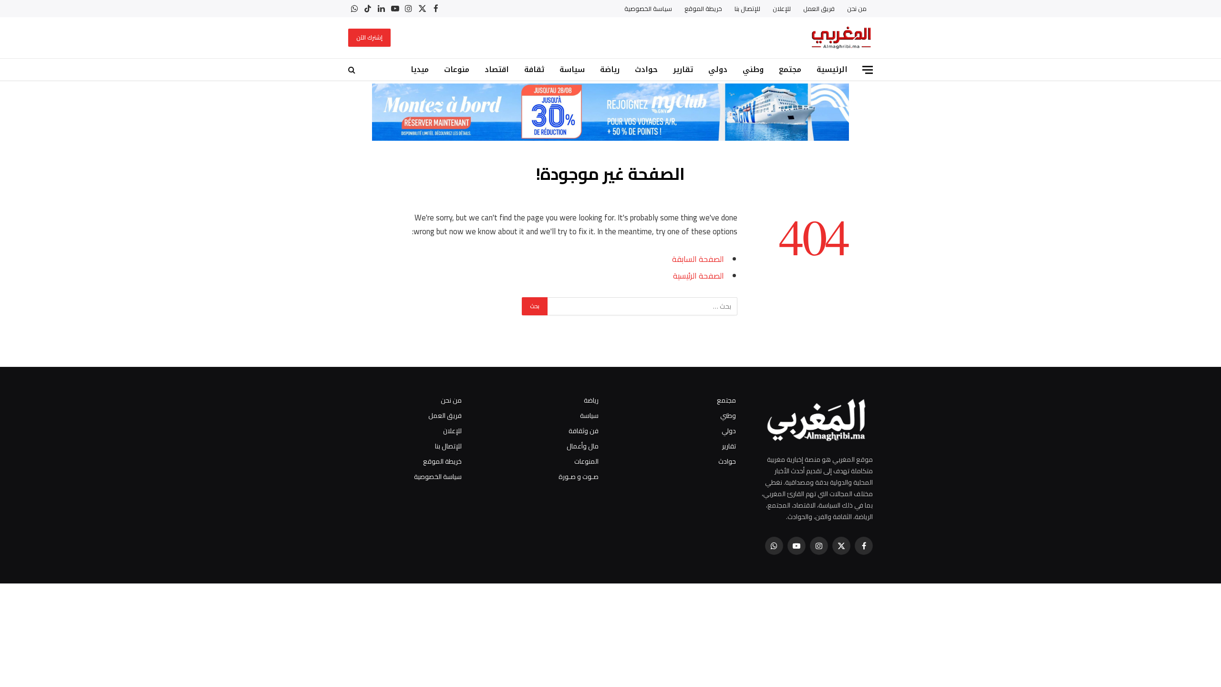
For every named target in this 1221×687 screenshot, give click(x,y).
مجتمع (790, 69)
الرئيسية (832, 69)
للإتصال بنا (747, 8)
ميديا (420, 69)
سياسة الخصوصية (648, 8)
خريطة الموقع (703, 8)
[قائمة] (867, 70)
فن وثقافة (584, 431)
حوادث (646, 69)
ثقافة (534, 69)
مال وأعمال (583, 446)
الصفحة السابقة (698, 258)
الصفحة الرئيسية (698, 275)
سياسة (572, 69)
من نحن (857, 8)
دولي (717, 69)
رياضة (610, 69)
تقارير (683, 69)
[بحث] (352, 70)
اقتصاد (497, 69)
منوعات (456, 69)
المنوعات (586, 461)
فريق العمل (819, 8)
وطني (753, 69)
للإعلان (782, 8)
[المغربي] (841, 37)
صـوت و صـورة (579, 476)
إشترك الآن (369, 37)
